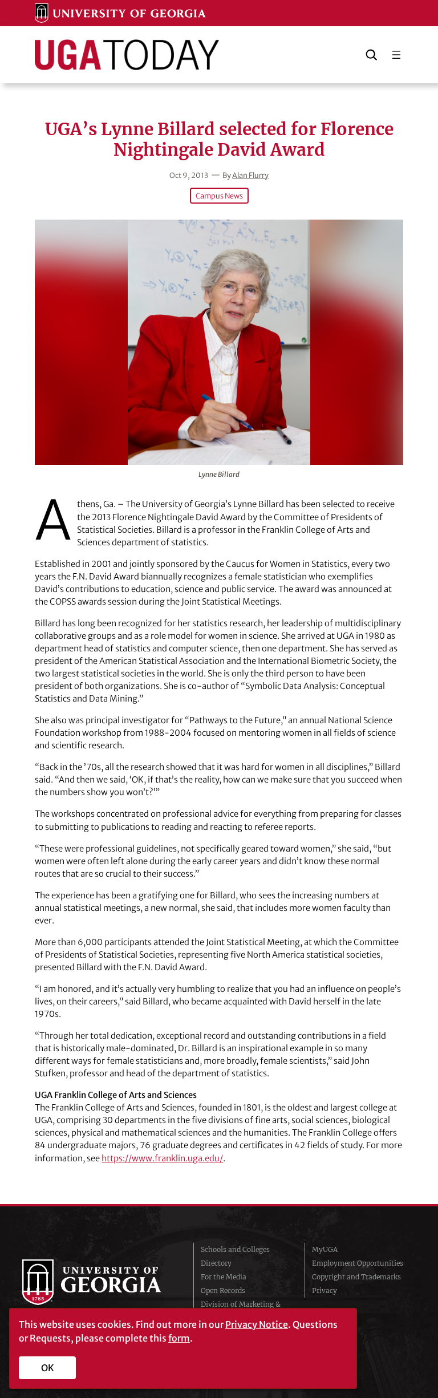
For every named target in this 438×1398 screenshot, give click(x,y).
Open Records (223, 1290)
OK (47, 1367)
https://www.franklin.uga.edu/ (162, 1158)
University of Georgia (99, 1282)
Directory (216, 1263)
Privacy (324, 1290)
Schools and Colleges (235, 1249)
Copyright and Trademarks (356, 1277)
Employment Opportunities (357, 1263)
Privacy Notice (256, 1324)
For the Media (223, 1277)
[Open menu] (396, 55)
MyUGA (325, 1249)
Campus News (219, 195)
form (179, 1338)
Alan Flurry (250, 175)
